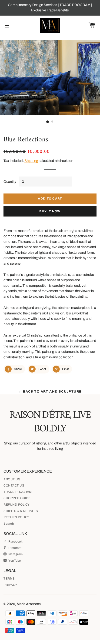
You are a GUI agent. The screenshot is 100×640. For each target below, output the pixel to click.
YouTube (14, 560)
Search (8, 523)
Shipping (31, 161)
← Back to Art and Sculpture (50, 391)
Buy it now (49, 211)
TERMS (9, 578)
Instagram (15, 554)
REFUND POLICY (16, 504)
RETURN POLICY (16, 517)
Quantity (9, 181)
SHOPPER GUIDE (17, 498)
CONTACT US (13, 485)
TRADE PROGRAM (17, 491)
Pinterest (15, 548)
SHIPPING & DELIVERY (21, 511)
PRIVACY (10, 585)
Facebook (15, 541)
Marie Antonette (29, 604)
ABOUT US (11, 479)
